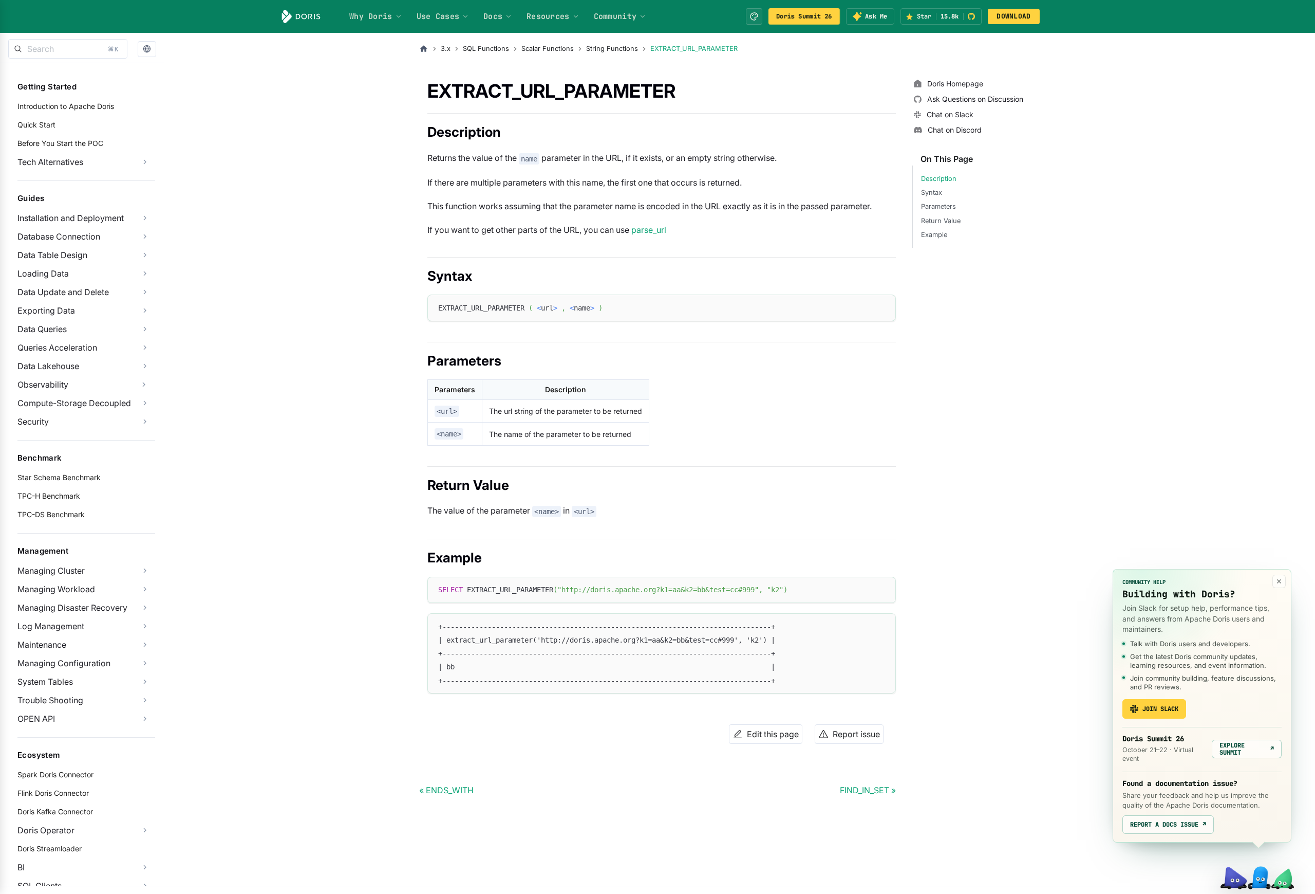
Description (938, 179)
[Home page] (423, 49)
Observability (42, 384)
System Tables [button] (45, 682)
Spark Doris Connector (55, 774)
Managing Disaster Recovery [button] (72, 608)
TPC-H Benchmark (48, 495)
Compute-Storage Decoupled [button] (74, 403)
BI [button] (21, 867)
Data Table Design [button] (52, 255)
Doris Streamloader (49, 848)
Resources (548, 16)
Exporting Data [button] (46, 310)
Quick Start (36, 124)
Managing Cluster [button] (51, 570)
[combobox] (68, 49)
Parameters (938, 206)
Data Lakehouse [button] (48, 366)
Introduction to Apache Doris (65, 106)
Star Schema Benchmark (59, 477)
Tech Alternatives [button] (50, 162)
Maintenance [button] (41, 645)
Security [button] (33, 421)
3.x (445, 48)
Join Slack (1160, 709)
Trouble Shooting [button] (50, 700)
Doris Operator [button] (45, 830)
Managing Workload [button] (56, 589)
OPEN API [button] (36, 719)
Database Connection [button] (58, 236)
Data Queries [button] (42, 329)
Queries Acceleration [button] (57, 347)
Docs (492, 16)
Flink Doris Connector (53, 793)
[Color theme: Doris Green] (754, 16)
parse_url (648, 230)
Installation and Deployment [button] (70, 218)
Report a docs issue (1168, 824)
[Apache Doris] (301, 16)
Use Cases (438, 16)
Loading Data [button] (43, 273)
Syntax (931, 192)
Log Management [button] (50, 626)
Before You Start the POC (60, 143)
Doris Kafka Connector (55, 811)
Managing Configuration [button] (63, 663)
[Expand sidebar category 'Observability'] (144, 384)
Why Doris (370, 16)
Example (934, 235)
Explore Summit (1246, 749)
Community (615, 16)
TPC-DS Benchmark (51, 514)
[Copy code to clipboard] (883, 307)
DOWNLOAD (1013, 16)
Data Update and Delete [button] (63, 292)
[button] (147, 49)
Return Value (941, 221)
